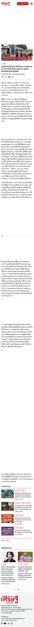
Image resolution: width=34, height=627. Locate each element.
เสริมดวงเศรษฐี (19, 515)
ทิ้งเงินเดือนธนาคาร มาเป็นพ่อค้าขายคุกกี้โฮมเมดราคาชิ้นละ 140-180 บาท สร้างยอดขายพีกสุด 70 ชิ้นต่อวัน (23, 508)
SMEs (23, 503)
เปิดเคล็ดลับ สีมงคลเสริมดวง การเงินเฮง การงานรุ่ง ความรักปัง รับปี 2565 (23, 520)
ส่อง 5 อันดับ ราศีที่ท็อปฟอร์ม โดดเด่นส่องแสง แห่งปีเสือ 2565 (23, 531)
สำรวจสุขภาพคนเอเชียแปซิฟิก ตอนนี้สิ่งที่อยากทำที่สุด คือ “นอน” (25, 569)
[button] (15, 589)
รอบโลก (23, 490)
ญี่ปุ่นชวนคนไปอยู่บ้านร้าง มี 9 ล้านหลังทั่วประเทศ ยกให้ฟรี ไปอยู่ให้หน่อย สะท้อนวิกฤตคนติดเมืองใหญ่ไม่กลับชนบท (23, 496)
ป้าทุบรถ (7, 540)
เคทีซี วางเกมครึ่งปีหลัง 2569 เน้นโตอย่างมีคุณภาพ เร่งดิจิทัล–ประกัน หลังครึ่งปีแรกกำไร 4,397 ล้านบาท (8, 571)
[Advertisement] (17, 25)
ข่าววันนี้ (4, 64)
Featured (17, 503)
